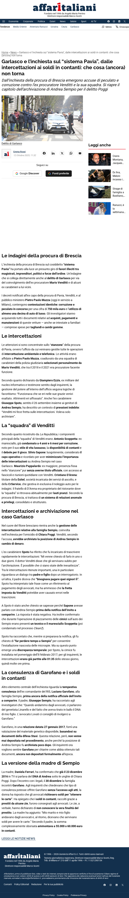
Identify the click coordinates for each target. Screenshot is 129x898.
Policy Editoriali (21, 884)
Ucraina (54, 26)
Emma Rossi (19, 151)
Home (5, 52)
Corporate (28, 21)
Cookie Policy (62, 895)
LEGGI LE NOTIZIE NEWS (19, 838)
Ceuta (64, 26)
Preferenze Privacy (79, 895)
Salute (73, 21)
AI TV (93, 21)
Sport (83, 21)
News (62, 21)
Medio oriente (20, 26)
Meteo (109, 27)
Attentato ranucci (39, 26)
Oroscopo (124, 27)
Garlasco (74, 26)
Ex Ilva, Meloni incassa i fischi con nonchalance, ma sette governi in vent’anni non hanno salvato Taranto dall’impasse (119, 176)
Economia (13, 21)
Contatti (8, 884)
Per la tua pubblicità (53, 884)
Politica (41, 21)
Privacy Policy (49, 895)
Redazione (36, 884)
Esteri (52, 21)
